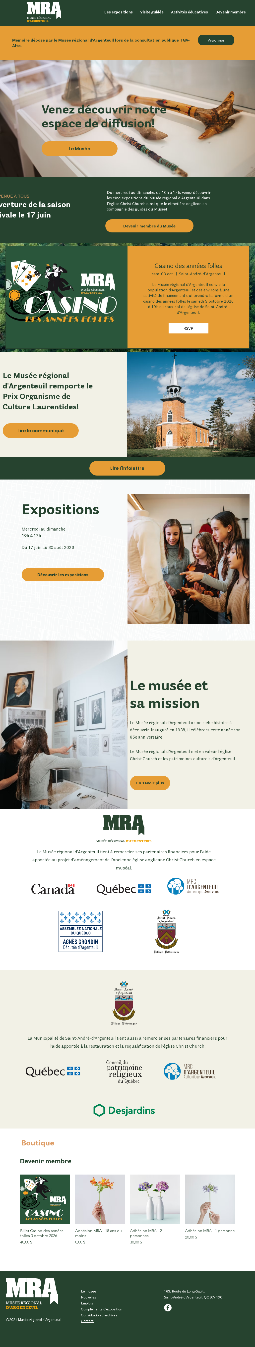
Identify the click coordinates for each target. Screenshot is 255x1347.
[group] (127, 1216)
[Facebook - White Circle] (168, 1307)
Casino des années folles (188, 265)
